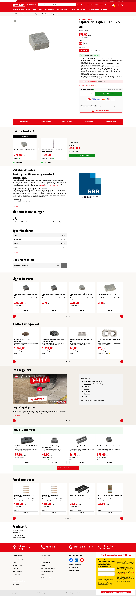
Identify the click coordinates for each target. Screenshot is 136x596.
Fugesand (87, 394)
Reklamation (16, 574)
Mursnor (86, 389)
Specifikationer (45, 121)
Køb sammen (88, 121)
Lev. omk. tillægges (83, 37)
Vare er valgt (19, 162)
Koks (86, 43)
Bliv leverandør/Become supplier (50, 578)
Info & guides (67, 121)
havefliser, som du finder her (49, 185)
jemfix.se (23, 592)
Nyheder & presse (46, 562)
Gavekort (105, 1)
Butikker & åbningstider (19, 559)
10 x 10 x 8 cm (95, 50)
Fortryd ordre (16, 584)
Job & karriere (99, 5)
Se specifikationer (91, 85)
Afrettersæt (87, 384)
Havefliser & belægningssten (93, 381)
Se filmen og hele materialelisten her (92, 400)
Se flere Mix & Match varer (67, 468)
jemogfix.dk (16, 592)
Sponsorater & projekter (48, 568)
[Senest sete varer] (134, 20)
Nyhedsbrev (112, 1)
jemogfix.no (30, 592)
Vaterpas (86, 386)
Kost (85, 396)
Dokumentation (110, 121)
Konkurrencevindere (47, 571)
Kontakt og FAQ (17, 565)
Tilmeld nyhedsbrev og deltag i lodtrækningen (116, 592)
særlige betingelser (92, 81)
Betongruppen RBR (85, 19)
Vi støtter (107, 5)
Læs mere (96, 55)
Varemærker (16, 578)
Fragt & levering (17, 571)
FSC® (42, 574)
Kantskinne (87, 391)
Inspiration (90, 5)
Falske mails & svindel (19, 581)
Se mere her (16, 415)
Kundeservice (120, 1)
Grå (80, 43)
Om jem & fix (44, 565)
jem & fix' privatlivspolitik (125, 573)
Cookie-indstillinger (40, 592)
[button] (66, 316)
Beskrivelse (24, 121)
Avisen (83, 5)
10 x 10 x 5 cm (83, 50)
